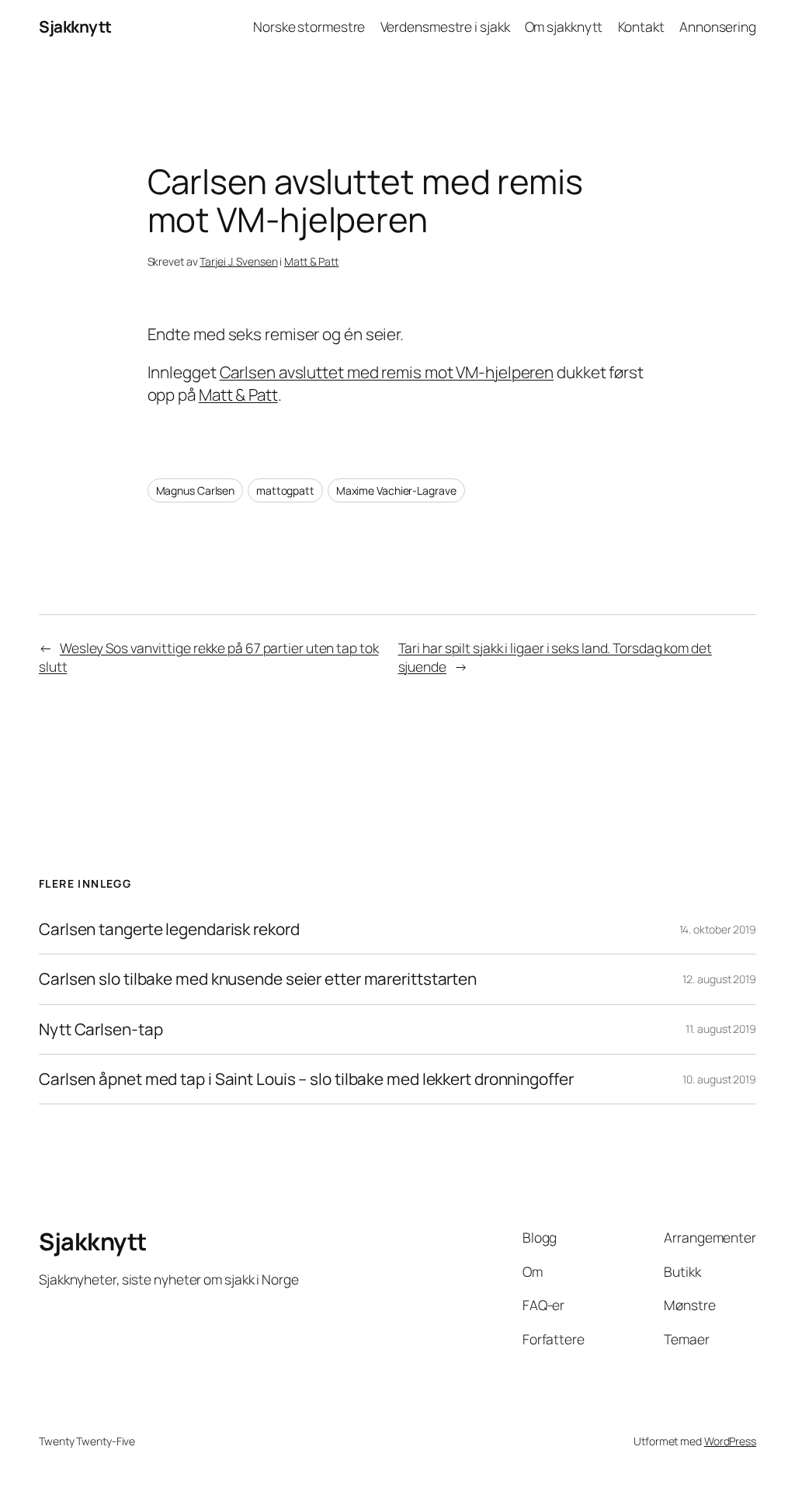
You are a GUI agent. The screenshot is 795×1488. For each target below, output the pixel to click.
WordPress (730, 1441)
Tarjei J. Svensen (238, 261)
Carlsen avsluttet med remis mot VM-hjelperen (387, 372)
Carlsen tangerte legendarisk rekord (169, 929)
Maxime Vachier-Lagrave (396, 490)
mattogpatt (285, 490)
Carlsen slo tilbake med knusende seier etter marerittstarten (258, 979)
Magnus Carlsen (195, 490)
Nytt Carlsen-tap (100, 1029)
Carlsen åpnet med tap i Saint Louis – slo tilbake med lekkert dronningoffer (306, 1079)
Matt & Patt (311, 261)
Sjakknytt (75, 26)
